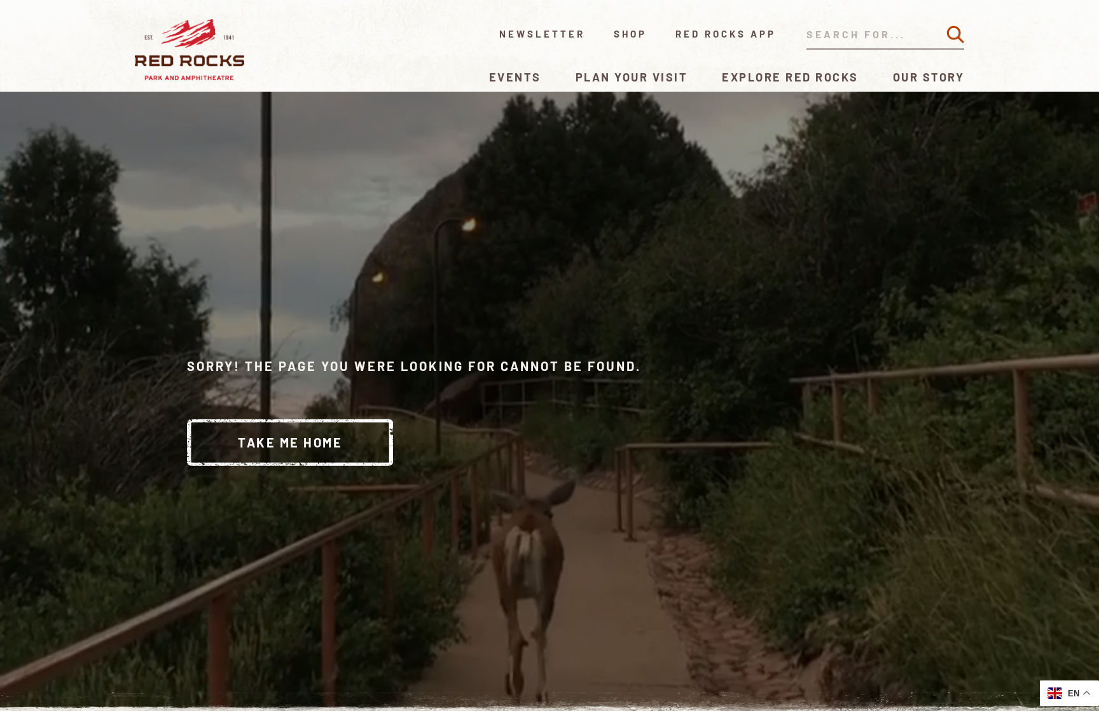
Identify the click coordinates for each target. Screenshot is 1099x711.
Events (515, 77)
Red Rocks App (725, 33)
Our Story (929, 77)
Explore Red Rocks (790, 77)
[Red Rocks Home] (190, 49)
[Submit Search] (955, 34)
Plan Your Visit (632, 77)
